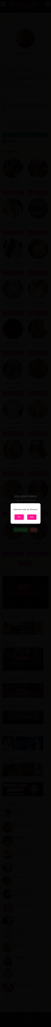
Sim (19, 517)
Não (32, 517)
